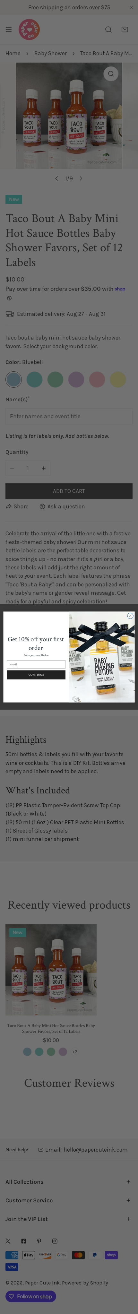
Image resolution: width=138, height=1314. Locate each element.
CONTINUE (36, 675)
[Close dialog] (130, 616)
